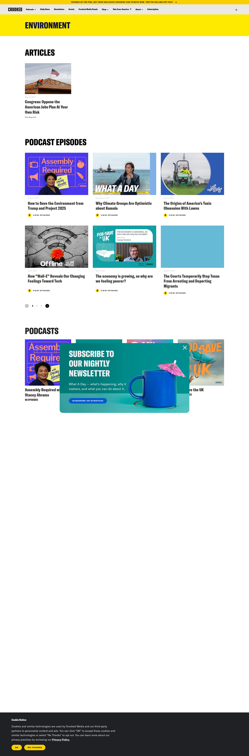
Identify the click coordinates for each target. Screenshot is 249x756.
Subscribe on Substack (87, 401)
